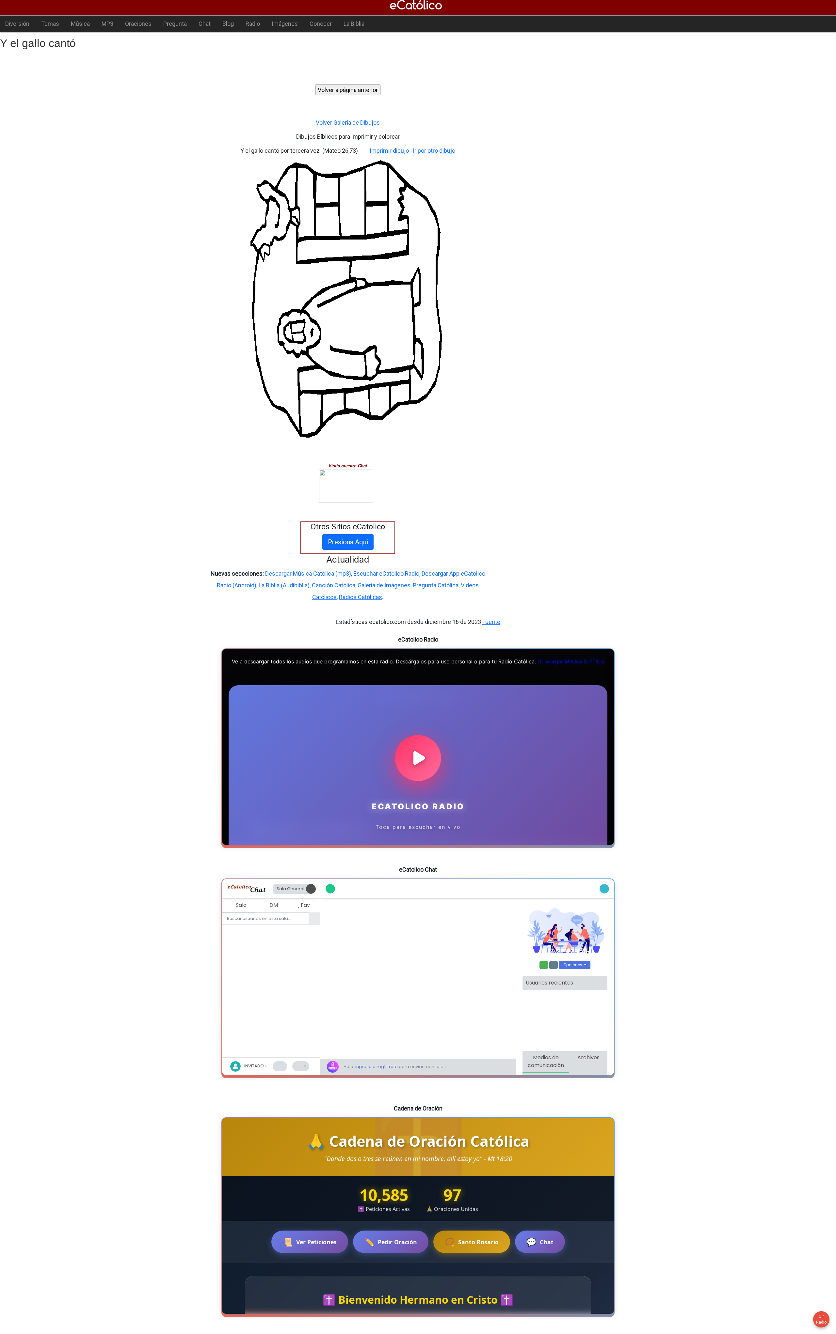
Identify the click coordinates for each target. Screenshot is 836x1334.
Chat (205, 23)
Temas (50, 23)
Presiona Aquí (348, 542)
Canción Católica (333, 585)
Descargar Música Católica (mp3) (308, 573)
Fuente (491, 621)
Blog (228, 23)
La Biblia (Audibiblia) (284, 585)
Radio (253, 23)
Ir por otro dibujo (434, 150)
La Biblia (354, 23)
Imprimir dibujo (389, 150)
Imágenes (285, 23)
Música (80, 23)
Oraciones (138, 23)
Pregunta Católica (435, 585)
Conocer (321, 23)
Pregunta (175, 23)
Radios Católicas (360, 597)
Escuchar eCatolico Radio (386, 573)
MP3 (107, 23)
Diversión (17, 23)
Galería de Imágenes (384, 585)
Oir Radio (821, 1319)
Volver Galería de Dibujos (348, 122)
